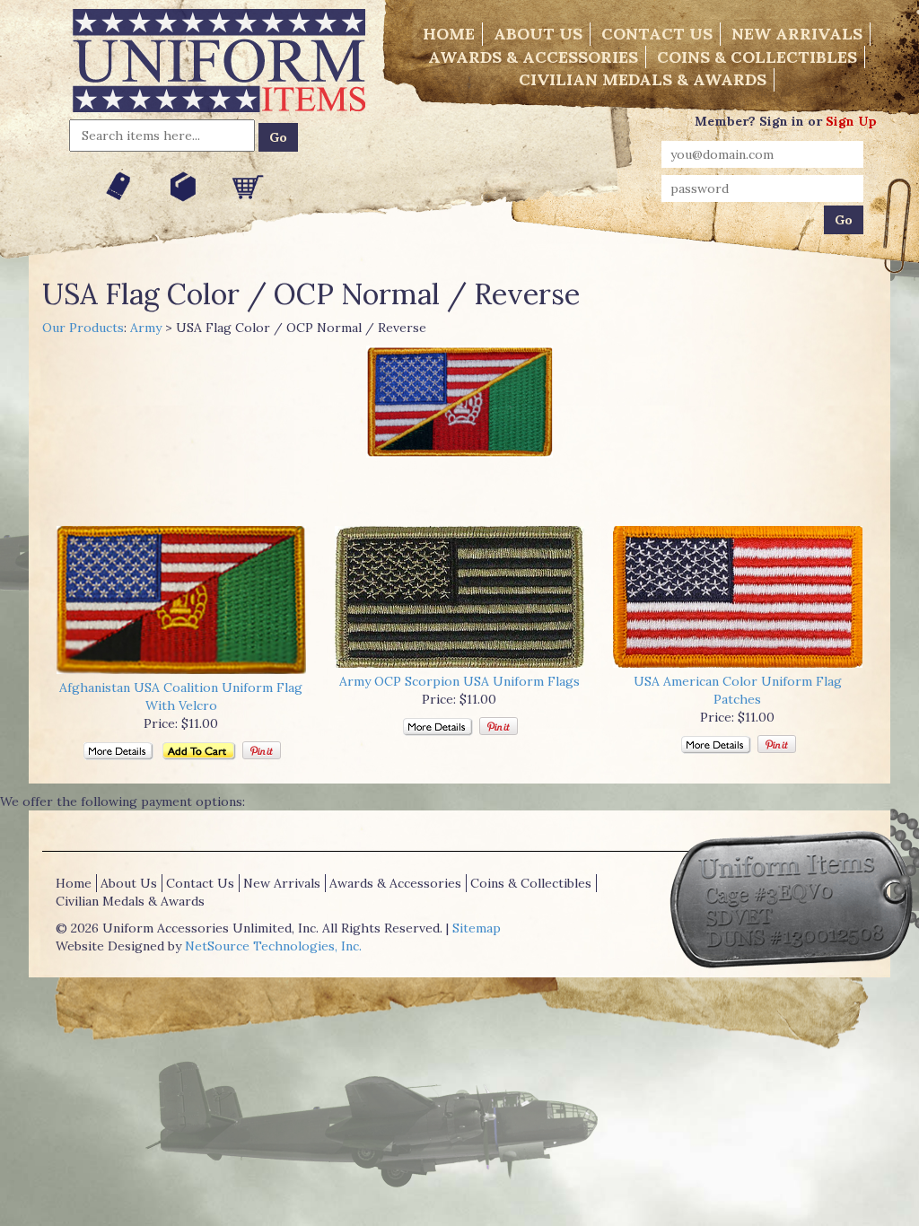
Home (449, 33)
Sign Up (851, 121)
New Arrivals (796, 33)
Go (278, 137)
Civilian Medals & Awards (642, 79)
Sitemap (476, 928)
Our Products (83, 328)
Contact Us (657, 33)
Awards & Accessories (533, 57)
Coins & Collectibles (757, 57)
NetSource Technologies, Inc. (273, 946)
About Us (538, 33)
